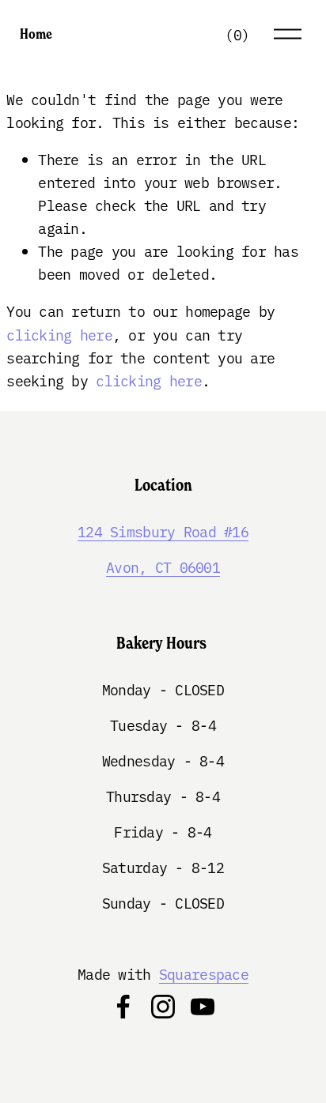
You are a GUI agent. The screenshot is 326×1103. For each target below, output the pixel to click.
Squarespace (203, 974)
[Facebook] (123, 1006)
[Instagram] (163, 1006)
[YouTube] (202, 1006)
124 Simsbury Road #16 (163, 531)
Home (36, 33)
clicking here (59, 334)
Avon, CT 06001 (163, 567)
